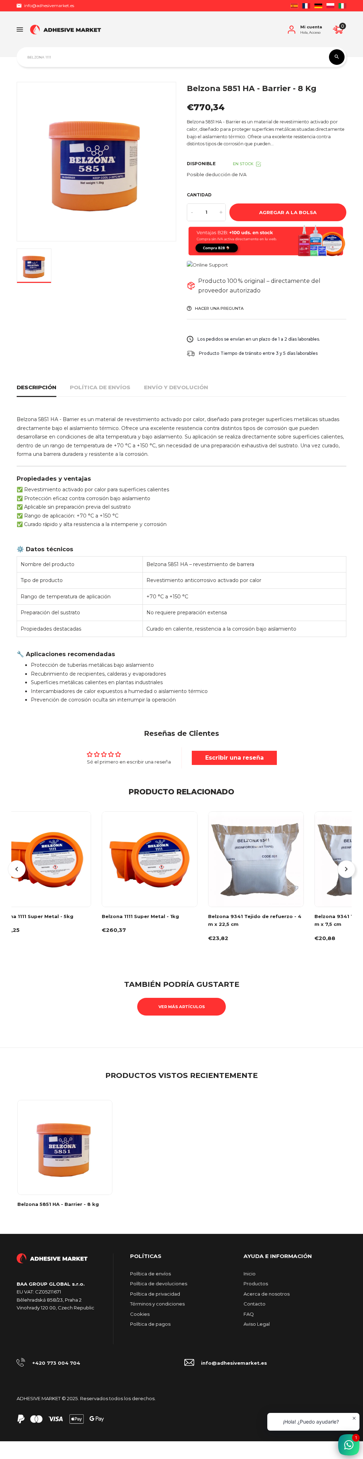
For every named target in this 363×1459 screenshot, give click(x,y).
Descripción (36, 387)
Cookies (140, 1314)
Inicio (250, 1273)
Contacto (255, 1304)
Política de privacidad (155, 1294)
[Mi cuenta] (291, 29)
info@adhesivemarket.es (49, 5)
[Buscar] (337, 57)
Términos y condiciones (157, 1304)
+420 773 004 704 (56, 1363)
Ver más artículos (181, 1006)
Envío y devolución (176, 387)
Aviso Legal (257, 1324)
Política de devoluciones (158, 1283)
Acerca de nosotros (267, 1294)
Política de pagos (150, 1324)
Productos (256, 1283)
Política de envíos (100, 387)
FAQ (249, 1314)
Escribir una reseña (234, 757)
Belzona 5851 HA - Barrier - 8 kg (58, 1204)
